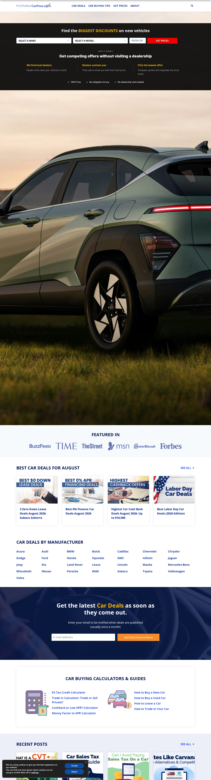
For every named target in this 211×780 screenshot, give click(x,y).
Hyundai (98, 558)
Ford (45, 558)
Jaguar (172, 558)
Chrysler (174, 551)
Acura (20, 551)
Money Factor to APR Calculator (74, 713)
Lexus (96, 565)
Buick (96, 551)
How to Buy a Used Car (150, 698)
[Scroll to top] (207, 771)
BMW (70, 551)
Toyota (147, 571)
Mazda (147, 565)
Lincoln (122, 565)
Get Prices (120, 5)
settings (35, 772)
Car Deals (78, 5)
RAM (95, 571)
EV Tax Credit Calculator (68, 692)
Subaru (122, 571)
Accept (74, 765)
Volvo (20, 578)
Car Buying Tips (99, 5)
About (134, 5)
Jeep (19, 565)
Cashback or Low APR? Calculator (75, 708)
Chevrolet (150, 551)
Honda (71, 558)
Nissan (46, 571)
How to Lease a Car (147, 703)
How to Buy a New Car (149, 692)
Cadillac (123, 551)
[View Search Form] (192, 5)
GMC (120, 558)
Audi (45, 551)
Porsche (72, 571)
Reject (74, 771)
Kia (44, 565)
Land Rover (75, 565)
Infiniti (147, 558)
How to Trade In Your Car (151, 709)
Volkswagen (176, 571)
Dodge (20, 558)
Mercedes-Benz (179, 565)
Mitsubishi (23, 571)
